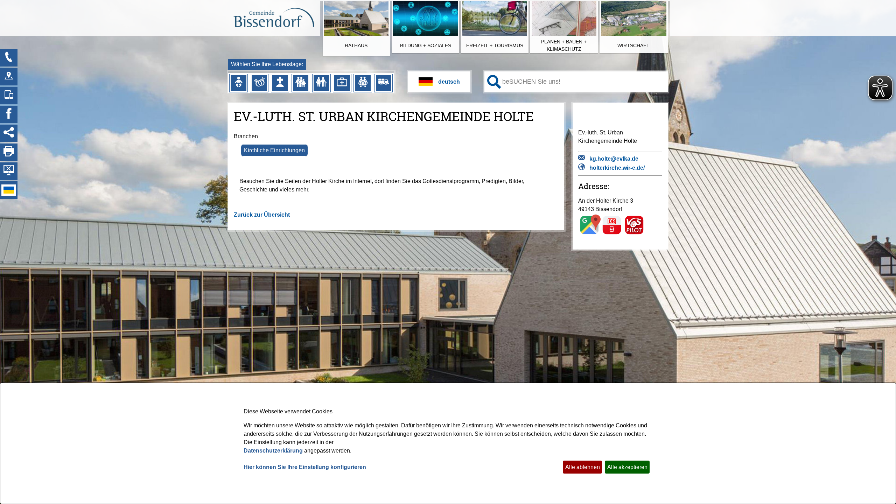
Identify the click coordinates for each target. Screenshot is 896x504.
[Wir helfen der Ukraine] (9, 190)
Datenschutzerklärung (273, 451)
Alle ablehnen (582, 467)
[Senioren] (321, 83)
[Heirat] (259, 83)
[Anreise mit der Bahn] (612, 234)
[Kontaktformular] (9, 57)
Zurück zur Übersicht (262, 215)
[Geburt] (238, 83)
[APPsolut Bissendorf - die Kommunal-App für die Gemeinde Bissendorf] (9, 95)
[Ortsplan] (9, 76)
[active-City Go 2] (273, 18)
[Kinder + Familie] (300, 83)
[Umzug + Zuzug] (383, 83)
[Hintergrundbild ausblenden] (9, 171)
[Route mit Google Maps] (589, 234)
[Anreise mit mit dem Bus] (634, 234)
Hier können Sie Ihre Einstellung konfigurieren (305, 467)
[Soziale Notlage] (362, 83)
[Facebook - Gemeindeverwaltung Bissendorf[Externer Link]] (9, 114)
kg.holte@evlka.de (613, 159)
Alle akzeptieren (627, 467)
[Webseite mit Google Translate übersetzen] (439, 81)
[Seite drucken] (9, 152)
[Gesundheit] (342, 83)
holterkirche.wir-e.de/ (617, 168)
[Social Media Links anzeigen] (9, 133)
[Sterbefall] (280, 83)
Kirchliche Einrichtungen (274, 150)
